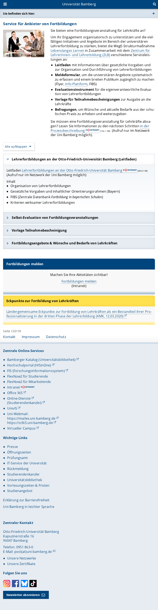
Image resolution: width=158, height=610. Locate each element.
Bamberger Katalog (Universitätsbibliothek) (41, 359)
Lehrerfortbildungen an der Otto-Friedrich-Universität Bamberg (72, 170)
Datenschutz (56, 336)
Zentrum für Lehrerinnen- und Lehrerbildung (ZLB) (100, 52)
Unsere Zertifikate (21, 564)
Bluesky (24, 583)
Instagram (6, 583)
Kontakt (9, 336)
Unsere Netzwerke (21, 558)
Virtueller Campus (21, 428)
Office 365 (15, 393)
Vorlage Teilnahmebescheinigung (39, 230)
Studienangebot (20, 491)
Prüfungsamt (17, 458)
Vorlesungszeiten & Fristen (28, 485)
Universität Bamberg (79, 4)
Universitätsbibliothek (24, 480)
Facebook (15, 583)
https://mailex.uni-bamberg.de (31, 418)
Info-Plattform (76, 84)
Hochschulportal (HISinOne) (29, 365)
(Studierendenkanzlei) (24, 402)
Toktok (33, 583)
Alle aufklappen (16, 146)
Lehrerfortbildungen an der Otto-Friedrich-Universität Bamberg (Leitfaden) (74, 159)
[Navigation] (5, 4)
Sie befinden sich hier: (19, 13)
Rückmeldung (18, 468)
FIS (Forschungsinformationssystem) (36, 371)
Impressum (31, 336)
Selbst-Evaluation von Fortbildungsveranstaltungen (55, 217)
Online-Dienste (19, 398)
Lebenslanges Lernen (67, 50)
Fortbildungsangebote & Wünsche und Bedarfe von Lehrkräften (64, 243)
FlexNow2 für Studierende (27, 376)
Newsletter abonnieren (23, 595)
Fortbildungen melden (79, 281)
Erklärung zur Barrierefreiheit (26, 500)
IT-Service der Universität (27, 463)
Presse (12, 446)
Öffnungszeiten (19, 452)
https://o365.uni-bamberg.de (30, 422)
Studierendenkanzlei (23, 474)
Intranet (13, 387)
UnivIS (12, 408)
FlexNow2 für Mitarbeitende (29, 381)
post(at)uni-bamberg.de (33, 551)
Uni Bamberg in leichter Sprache (28, 506)
